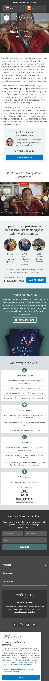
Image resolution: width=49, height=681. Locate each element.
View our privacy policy (22, 664)
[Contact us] (6, 18)
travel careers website (24, 612)
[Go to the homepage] (25, 18)
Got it (21, 677)
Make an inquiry (24, 157)
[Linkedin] (34, 624)
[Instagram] (21, 624)
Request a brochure (24, 320)
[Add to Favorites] (4, 49)
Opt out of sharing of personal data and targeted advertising (18, 670)
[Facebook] (14, 624)
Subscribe (24, 547)
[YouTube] (27, 624)
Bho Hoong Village (19, 88)
